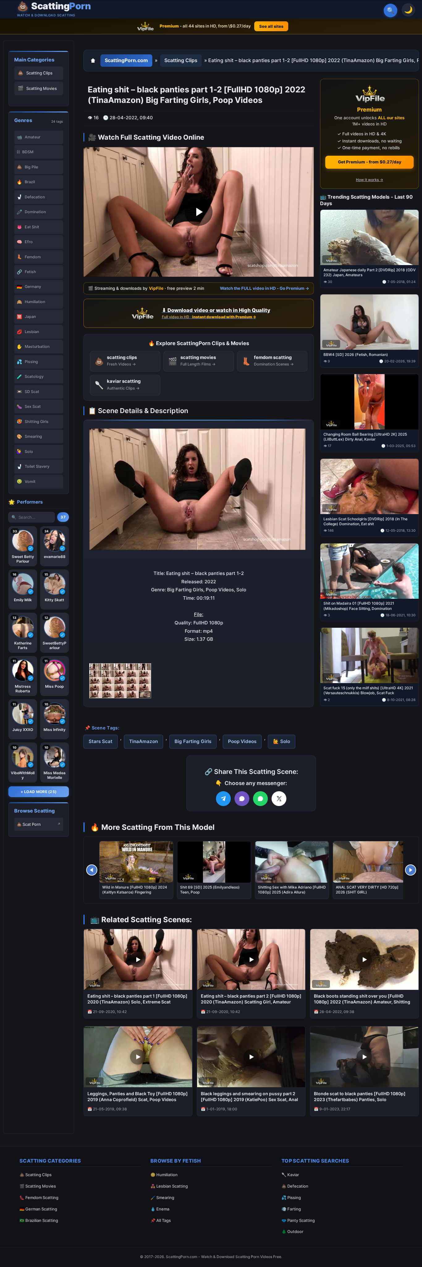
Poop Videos (242, 741)
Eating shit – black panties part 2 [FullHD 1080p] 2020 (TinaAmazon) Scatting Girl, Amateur (251, 998)
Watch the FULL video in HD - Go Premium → (264, 287)
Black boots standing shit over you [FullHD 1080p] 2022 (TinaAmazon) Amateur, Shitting (362, 998)
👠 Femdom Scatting (38, 1197)
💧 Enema (159, 1208)
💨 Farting (291, 1208)
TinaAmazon (143, 741)
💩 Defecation (294, 1186)
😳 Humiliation (164, 1174)
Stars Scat (100, 741)
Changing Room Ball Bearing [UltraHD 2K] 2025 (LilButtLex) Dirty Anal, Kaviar (365, 436)
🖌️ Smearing (162, 1197)
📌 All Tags (160, 1220)
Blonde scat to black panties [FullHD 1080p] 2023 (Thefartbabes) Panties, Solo (360, 1096)
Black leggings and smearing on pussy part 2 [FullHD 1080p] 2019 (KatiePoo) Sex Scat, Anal (249, 1096)
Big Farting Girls (193, 741)
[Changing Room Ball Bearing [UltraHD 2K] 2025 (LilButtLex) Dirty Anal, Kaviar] (369, 401)
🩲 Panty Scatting (298, 1220)
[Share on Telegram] (223, 798)
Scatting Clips (180, 60)
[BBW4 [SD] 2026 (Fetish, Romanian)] (369, 322)
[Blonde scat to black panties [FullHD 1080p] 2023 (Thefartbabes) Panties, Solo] (364, 1056)
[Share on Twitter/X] (279, 798)
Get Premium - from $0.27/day (369, 161)
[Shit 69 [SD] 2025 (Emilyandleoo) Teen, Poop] (214, 862)
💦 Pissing (291, 1197)
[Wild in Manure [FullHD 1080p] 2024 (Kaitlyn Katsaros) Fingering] (136, 862)
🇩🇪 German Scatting (38, 1208)
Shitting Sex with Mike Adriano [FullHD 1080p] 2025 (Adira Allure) (292, 889)
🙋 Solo (281, 741)
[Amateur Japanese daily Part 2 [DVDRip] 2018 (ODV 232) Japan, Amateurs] (369, 237)
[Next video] (410, 870)
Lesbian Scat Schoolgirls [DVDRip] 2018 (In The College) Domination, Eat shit (365, 521)
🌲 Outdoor (292, 1231)
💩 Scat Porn (29, 824)
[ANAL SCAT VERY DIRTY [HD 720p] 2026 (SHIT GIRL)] (370, 862)
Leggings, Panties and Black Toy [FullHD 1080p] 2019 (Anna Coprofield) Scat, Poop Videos (137, 1096)
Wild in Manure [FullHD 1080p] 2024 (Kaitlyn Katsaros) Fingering (134, 889)
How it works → (369, 179)
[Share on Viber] (241, 798)
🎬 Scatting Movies (37, 1186)
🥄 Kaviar (290, 1174)
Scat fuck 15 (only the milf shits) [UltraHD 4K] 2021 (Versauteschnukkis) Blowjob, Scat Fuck (368, 690)
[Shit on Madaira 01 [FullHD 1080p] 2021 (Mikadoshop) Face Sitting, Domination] (369, 570)
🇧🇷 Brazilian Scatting (38, 1220)
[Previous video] (91, 870)
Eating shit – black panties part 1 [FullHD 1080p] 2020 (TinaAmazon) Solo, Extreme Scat (137, 998)
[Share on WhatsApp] (260, 798)
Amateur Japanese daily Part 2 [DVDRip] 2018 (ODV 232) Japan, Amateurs (369, 272)
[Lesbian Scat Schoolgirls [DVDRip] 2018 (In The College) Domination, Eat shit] (369, 486)
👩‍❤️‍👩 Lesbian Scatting (169, 1186)
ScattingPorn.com (126, 60)
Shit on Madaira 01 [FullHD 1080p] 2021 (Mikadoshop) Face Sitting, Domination (358, 605)
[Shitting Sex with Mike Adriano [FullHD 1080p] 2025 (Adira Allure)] (292, 862)
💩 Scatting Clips (35, 1174)
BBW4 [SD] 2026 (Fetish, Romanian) (355, 354)
